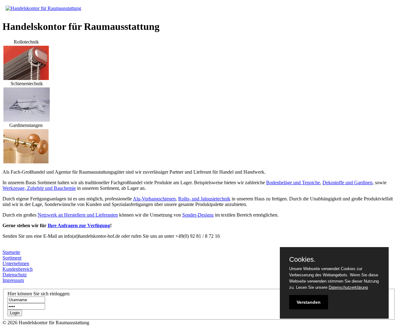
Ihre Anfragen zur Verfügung (79, 225)
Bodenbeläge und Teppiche (293, 182)
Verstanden (309, 302)
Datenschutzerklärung (348, 287)
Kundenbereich (17, 269)
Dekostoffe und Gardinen (347, 182)
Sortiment (11, 257)
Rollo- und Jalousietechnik (204, 198)
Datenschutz (14, 274)
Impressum (13, 280)
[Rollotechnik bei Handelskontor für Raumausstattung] (26, 78)
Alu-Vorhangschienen (154, 198)
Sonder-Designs (198, 215)
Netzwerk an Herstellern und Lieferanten (78, 215)
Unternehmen (15, 263)
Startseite (11, 252)
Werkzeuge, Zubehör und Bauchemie (39, 188)
